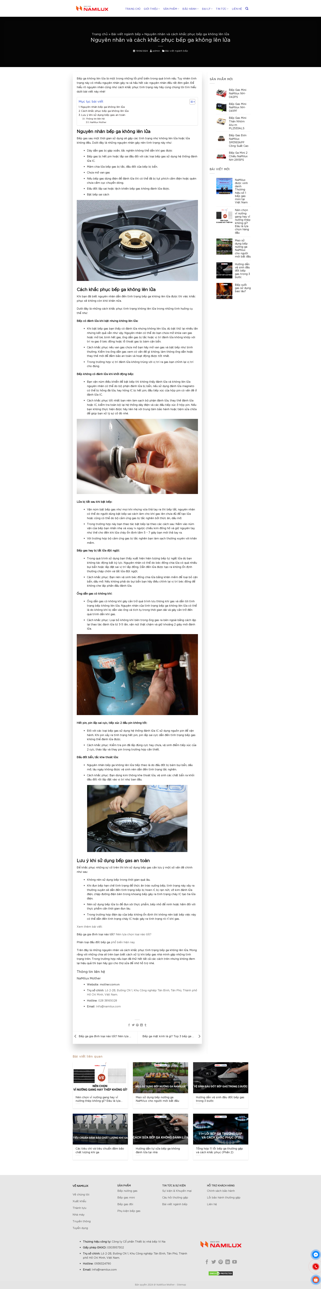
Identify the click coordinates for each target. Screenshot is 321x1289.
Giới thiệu (151, 8)
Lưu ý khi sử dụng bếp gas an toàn (103, 114)
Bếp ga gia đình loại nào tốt (95, 934)
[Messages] (315, 1254)
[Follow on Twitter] (213, 1262)
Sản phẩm (170, 8)
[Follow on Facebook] (207, 1262)
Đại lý (206, 8)
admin (156, 50)
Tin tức (221, 8)
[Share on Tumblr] (145, 1025)
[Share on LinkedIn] (141, 1025)
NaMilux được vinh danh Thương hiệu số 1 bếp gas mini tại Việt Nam (241, 191)
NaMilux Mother (98, 122)
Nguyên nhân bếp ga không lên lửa (103, 106)
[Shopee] (315, 1279)
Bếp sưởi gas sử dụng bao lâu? (243, 288)
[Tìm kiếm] (246, 8)
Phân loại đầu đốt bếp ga (93, 942)
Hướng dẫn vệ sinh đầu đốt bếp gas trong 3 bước (242, 270)
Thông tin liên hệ (95, 118)
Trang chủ (133, 8)
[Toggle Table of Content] (190, 102)
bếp (162, 950)
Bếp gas (82, 138)
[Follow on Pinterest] (220, 1262)
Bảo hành (189, 8)
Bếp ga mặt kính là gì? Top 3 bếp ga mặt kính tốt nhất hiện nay (169, 1036)
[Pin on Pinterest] (137, 1025)
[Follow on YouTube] (234, 1262)
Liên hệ (237, 8)
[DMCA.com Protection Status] (220, 1273)
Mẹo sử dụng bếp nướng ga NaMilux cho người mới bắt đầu (243, 248)
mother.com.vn (110, 984)
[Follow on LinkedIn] (227, 1262)
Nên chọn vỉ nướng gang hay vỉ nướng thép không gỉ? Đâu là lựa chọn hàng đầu (242, 221)
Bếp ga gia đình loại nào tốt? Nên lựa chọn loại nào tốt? (105, 1036)
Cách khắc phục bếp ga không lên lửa (105, 110)
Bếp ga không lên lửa (91, 78)
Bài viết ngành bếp (126, 34)
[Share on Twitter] (133, 1025)
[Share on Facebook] (129, 1025)
